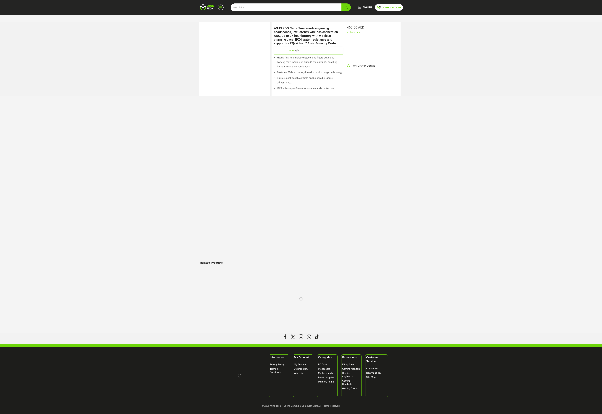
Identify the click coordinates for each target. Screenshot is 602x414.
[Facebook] (285, 337)
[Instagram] (301, 337)
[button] (365, 7)
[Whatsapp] (308, 337)
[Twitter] (293, 337)
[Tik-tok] (316, 337)
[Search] (346, 7)
